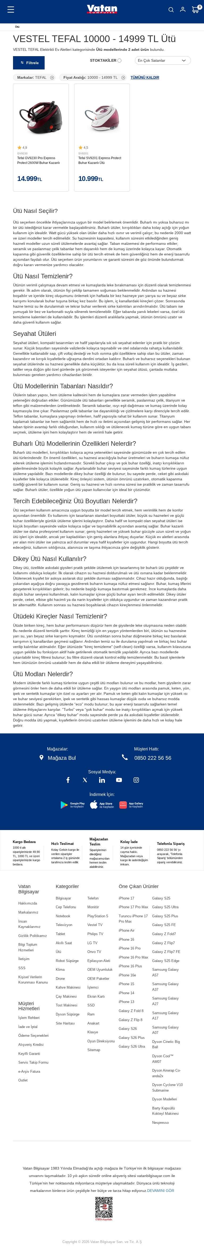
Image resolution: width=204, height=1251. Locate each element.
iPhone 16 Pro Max (133, 957)
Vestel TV (95, 925)
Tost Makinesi (66, 1005)
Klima (60, 970)
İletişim (23, 959)
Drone (60, 979)
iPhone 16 (126, 940)
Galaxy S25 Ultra (165, 907)
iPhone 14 (126, 993)
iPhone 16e (127, 975)
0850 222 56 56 (152, 758)
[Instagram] (136, 780)
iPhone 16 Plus (130, 966)
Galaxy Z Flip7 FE (166, 952)
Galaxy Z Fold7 (164, 934)
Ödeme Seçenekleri (33, 1036)
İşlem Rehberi (29, 1018)
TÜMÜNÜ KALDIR (145, 78)
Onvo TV (94, 952)
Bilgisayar (63, 898)
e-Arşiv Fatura (29, 1072)
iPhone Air (126, 930)
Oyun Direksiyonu (101, 1041)
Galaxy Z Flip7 (163, 943)
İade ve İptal (27, 1027)
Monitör (93, 907)
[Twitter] (85, 780)
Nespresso (160, 1123)
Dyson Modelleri (164, 1099)
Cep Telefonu (66, 907)
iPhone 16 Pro (130, 948)
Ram (91, 1014)
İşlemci (93, 987)
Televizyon (64, 925)
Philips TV (95, 934)
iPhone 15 (126, 984)
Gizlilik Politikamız (32, 936)
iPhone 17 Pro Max (133, 907)
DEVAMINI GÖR (160, 1190)
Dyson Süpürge (67, 1014)
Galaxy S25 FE (164, 925)
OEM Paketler (98, 979)
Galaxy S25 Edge (165, 961)
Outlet (23, 1080)
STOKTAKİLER (103, 60)
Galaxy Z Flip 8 (130, 1020)
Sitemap (93, 1050)
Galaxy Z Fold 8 (131, 1011)
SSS (22, 968)
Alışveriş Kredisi (31, 1045)
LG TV (92, 943)
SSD (91, 1005)
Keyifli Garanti (29, 1054)
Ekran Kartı (96, 996)
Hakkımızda (27, 903)
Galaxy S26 (128, 1029)
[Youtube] (119, 780)
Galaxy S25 (161, 898)
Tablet (60, 934)
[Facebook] (68, 780)
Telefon (93, 898)
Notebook (63, 916)
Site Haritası (65, 1023)
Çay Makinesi (66, 996)
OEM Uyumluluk (100, 970)
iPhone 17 (126, 898)
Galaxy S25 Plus (165, 916)
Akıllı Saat (64, 943)
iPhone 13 (126, 1002)
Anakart (93, 1023)
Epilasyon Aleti (98, 961)
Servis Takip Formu (33, 1062)
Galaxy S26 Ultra (132, 1046)
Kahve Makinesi (68, 987)
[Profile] (182, 10)
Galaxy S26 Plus (132, 1038)
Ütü (17, 26)
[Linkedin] (102, 780)
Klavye (92, 1032)
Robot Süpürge (67, 961)
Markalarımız (28, 912)
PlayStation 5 (97, 916)
